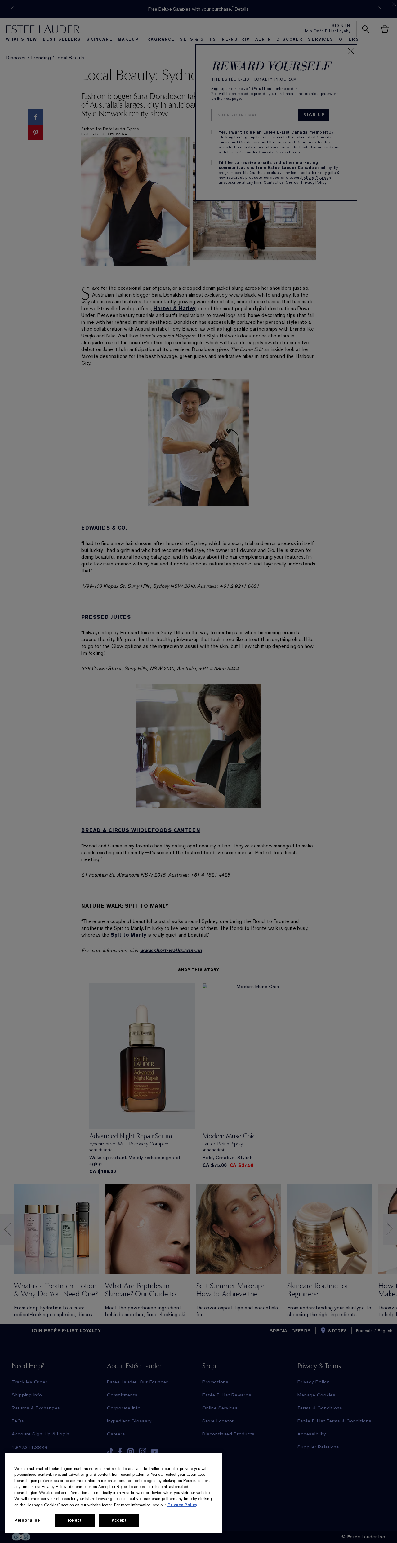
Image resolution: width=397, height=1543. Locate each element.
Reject (75, 1520)
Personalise (27, 1520)
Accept (119, 1520)
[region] (113, 1493)
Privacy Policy (182, 1504)
